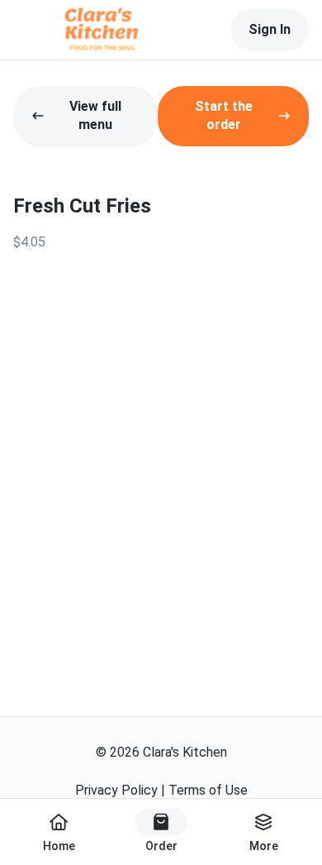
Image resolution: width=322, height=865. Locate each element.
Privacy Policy (116, 790)
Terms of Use (208, 790)
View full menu (95, 115)
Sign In (270, 29)
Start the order (224, 115)
